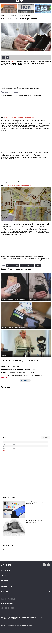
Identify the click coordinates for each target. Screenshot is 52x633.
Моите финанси (7, 586)
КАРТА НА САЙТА (5, 618)
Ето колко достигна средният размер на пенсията (18, 185)
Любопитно (5, 591)
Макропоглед (6, 570)
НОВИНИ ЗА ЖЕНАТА (7, 603)
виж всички (6, 539)
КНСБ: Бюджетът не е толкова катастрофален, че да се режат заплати (22, 356)
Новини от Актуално (8, 599)
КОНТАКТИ (14, 618)
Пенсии (38, 265)
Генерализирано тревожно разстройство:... (35, 521)
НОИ (8, 265)
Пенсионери (30, 265)
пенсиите (13, 61)
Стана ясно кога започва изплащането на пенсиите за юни (19, 299)
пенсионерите (39, 87)
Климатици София (7, 549)
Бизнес (3, 576)
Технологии (5, 581)
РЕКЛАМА (41, 617)
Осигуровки (15, 265)
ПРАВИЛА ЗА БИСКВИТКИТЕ (29, 617)
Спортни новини (7, 608)
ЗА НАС (3, 617)
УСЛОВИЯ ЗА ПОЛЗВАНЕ (13, 617)
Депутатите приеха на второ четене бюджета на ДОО (19, 117)
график (23, 265)
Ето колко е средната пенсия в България (13, 327)
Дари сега (4, 377)
